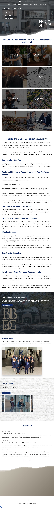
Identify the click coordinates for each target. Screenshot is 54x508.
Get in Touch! (27, 490)
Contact (40, 4)
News (31, 4)
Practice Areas (25, 4)
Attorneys (19, 4)
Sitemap (27, 504)
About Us (14, 4)
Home (9, 4)
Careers (35, 4)
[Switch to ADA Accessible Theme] (1, 507)
